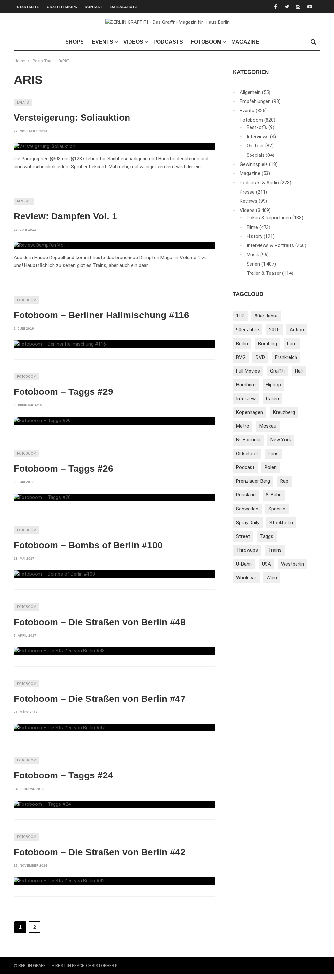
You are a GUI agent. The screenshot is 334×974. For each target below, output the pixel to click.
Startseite (28, 7)
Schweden (247, 509)
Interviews (258, 137)
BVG (241, 357)
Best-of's (257, 127)
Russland (246, 495)
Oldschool (247, 454)
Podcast (245, 467)
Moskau (267, 426)
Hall (299, 371)
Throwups (247, 550)
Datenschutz (123, 7)
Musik (253, 255)
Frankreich (286, 357)
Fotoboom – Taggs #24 (63, 775)
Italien (272, 399)
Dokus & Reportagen (269, 218)
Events (102, 42)
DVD (260, 357)
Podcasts (168, 42)
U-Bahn (244, 564)
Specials (256, 155)
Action (297, 329)
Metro (242, 426)
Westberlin (292, 564)
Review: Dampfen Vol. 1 (65, 216)
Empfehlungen (255, 101)
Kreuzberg (284, 412)
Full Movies (248, 371)
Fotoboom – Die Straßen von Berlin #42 (100, 852)
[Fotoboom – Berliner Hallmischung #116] (60, 344)
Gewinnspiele (254, 164)
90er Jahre (247, 329)
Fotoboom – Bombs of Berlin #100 (88, 545)
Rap (284, 481)
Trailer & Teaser (264, 273)
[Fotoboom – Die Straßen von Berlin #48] (59, 651)
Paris (273, 454)
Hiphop (273, 385)
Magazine (245, 42)
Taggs (266, 536)
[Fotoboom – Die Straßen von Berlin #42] (59, 881)
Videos (133, 42)
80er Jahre (266, 316)
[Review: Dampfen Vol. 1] (41, 245)
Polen (271, 467)
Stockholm (281, 522)
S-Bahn (273, 495)
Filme (252, 227)
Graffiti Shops (62, 7)
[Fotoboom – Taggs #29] (42, 421)
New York (280, 440)
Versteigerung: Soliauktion (72, 117)
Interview (246, 399)
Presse (247, 192)
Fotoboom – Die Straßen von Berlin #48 (100, 622)
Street (243, 536)
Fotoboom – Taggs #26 (63, 469)
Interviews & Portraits (270, 245)
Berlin (242, 344)
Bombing (267, 344)
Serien (253, 264)
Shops (74, 42)
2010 (274, 329)
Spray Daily (247, 522)
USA (266, 564)
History (254, 236)
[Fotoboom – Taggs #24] (42, 804)
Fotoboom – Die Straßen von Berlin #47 (100, 699)
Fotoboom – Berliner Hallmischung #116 (101, 315)
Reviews (23, 201)
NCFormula (248, 440)
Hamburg (246, 385)
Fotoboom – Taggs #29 (63, 392)
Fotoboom (206, 42)
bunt (292, 344)
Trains (274, 550)
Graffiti (277, 371)
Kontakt (93, 7)
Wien (271, 578)
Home (19, 61)
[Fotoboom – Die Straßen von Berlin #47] (59, 727)
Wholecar (246, 578)
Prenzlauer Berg (253, 481)
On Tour (255, 146)
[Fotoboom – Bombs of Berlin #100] (54, 574)
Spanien (276, 509)
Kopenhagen (249, 412)
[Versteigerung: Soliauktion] (44, 147)
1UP (240, 316)
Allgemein (250, 92)
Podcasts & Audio (259, 182)
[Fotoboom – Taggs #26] (42, 497)
